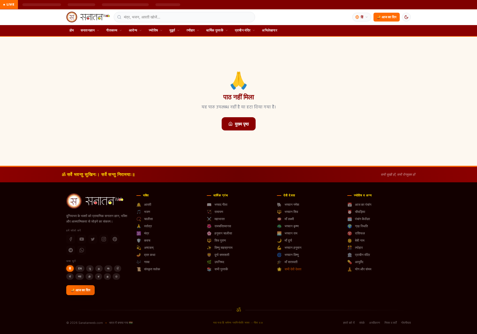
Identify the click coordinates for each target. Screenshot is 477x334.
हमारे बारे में (349, 323)
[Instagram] (103, 239)
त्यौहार (191, 30)
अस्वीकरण (374, 323)
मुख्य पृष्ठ (242, 124)
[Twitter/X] (92, 239)
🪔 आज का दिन (386, 17)
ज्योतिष (153, 30)
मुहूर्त (172, 30)
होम (72, 30)
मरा (79, 276)
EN (80, 268)
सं (70, 276)
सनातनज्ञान (88, 30)
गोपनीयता (406, 323)
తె (89, 276)
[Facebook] (70, 239)
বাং (108, 268)
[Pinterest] (114, 239)
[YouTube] (81, 239)
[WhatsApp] (81, 250)
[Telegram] (70, 250)
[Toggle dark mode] (406, 17)
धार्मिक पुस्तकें (214, 30)
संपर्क (362, 323)
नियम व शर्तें (391, 323)
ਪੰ (117, 268)
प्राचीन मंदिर (242, 30)
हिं (70, 268)
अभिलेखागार (269, 30)
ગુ (90, 268)
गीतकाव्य (111, 30)
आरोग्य (133, 30)
